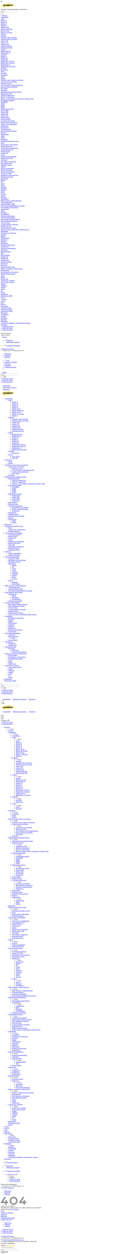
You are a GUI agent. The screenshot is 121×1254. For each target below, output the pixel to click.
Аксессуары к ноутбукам (24, 827)
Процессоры (20, 900)
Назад (12, 729)
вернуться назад (6, 1209)
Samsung (18, 761)
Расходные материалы (19, 951)
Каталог (11, 730)
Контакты (4, 1216)
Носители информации (19, 1055)
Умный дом (16, 1070)
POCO (18, 807)
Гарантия (4, 1214)
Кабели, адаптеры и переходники (23, 1092)
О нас (2, 1211)
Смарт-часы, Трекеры (19, 1108)
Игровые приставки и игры (21, 911)
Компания (11, 1147)
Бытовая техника (17, 1079)
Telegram (7, 357)
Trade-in (14, 943)
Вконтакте (8, 354)
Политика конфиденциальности (13, 1240)
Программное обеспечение (20, 1001)
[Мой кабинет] (1, 697)
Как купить (12, 1137)
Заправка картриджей (8, 1218)
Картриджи (19, 962)
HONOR (18, 800)
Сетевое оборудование (19, 1018)
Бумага (18, 982)
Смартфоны (16, 736)
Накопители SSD (21, 846)
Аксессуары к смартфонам (20, 921)
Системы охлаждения (23, 883)
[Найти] (2, 13)
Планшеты (15, 814)
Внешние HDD (21, 1062)
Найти (3, 1252)
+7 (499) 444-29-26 (7, 330)
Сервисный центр (6, 1219)
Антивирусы (20, 1006)
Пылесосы (19, 1084)
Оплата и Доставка (7, 1213)
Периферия (15, 1035)
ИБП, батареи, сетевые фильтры (22, 990)
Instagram (7, 355)
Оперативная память (22, 856)
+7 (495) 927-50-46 (7, 326)
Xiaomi (18, 778)
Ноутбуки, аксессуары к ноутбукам (23, 822)
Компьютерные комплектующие (22, 841)
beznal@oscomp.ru (8, 349)
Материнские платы (22, 868)
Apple (18, 741)
